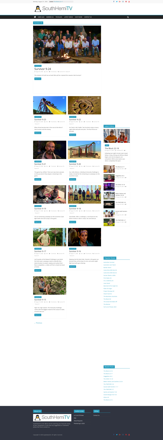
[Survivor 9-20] (84, 142)
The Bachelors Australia (110, 296)
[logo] (52, 415)
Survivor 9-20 (75, 164)
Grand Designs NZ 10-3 (110, 394)
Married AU (50, 17)
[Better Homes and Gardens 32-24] (109, 193)
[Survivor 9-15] (49, 277)
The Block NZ (107, 299)
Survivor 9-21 (40, 164)
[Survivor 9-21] (49, 142)
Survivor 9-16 (75, 251)
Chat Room (78, 17)
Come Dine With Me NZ (110, 270)
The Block (59, 17)
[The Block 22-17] (109, 166)
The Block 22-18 (58, 1)
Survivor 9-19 (40, 208)
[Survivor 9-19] (49, 186)
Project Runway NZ (109, 291)
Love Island (107, 283)
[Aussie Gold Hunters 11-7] (109, 210)
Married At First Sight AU (111, 286)
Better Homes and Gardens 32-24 (120, 194)
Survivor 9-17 (40, 251)
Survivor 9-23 (40, 119)
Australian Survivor (109, 262)
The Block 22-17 (119, 167)
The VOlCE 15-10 (120, 184)
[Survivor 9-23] (49, 97)
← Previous (38, 323)
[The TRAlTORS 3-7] (109, 219)
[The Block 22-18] (117, 130)
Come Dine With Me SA (110, 273)
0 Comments (53, 71)
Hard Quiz (41, 17)
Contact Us (88, 17)
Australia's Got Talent (110, 265)
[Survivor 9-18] (84, 186)
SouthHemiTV (119, 150)
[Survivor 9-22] (84, 97)
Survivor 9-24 (42, 69)
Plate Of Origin (108, 288)
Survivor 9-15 (40, 299)
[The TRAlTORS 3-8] (109, 201)
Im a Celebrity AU (108, 280)
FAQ (75, 418)
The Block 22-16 (108, 400)
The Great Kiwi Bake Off (110, 301)
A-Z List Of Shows (79, 415)
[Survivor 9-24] (67, 27)
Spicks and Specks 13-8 (110, 392)
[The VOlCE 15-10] (109, 184)
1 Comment (88, 121)
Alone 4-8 (106, 397)
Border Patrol (107, 267)
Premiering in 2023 (79, 423)
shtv (47, 71)
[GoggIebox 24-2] (109, 175)
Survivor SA (38, 65)
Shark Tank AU (108, 294)
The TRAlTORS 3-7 (120, 220)
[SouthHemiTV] (35, 17)
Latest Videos (68, 17)
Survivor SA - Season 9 (64, 71)
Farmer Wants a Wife (109, 275)
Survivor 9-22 (75, 119)
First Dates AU (108, 278)
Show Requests (78, 421)
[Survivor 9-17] (49, 229)
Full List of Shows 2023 (110, 307)
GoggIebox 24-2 (119, 176)
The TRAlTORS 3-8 (120, 202)
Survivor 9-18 (75, 208)
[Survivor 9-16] (84, 229)
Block (107, 145)
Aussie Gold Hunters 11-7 (111, 387)
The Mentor (107, 304)
